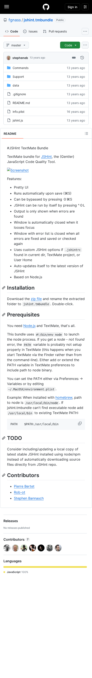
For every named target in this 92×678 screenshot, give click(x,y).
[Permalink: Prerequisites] (4, 315)
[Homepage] (46, 6)
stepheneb (20, 58)
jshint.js (18, 120)
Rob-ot (19, 492)
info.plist (18, 111)
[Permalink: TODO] (4, 438)
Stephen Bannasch (29, 498)
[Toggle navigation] (6, 6)
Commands (20, 68)
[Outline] (86, 133)
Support (18, 76)
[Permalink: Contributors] (4, 475)
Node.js (29, 326)
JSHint (46, 156)
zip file (36, 299)
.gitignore (19, 94)
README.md (21, 103)
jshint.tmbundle (38, 20)
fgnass (15, 20)
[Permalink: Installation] (4, 288)
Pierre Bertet (24, 486)
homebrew (63, 397)
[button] (80, 423)
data (16, 85)
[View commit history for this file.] (82, 58)
